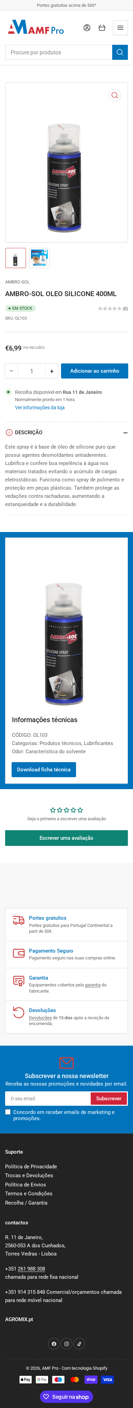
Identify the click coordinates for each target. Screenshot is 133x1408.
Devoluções (40, 1017)
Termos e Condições (29, 1194)
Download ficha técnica (44, 770)
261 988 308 (31, 1269)
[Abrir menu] (120, 27)
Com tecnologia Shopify (84, 1368)
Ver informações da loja (40, 407)
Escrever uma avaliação (66, 838)
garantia (93, 984)
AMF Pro (50, 1368)
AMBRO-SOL (17, 281)
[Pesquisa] (120, 52)
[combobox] (66, 52)
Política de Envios (25, 1185)
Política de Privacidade (31, 1167)
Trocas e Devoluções (29, 1175)
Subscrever (108, 1098)
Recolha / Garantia (26, 1203)
